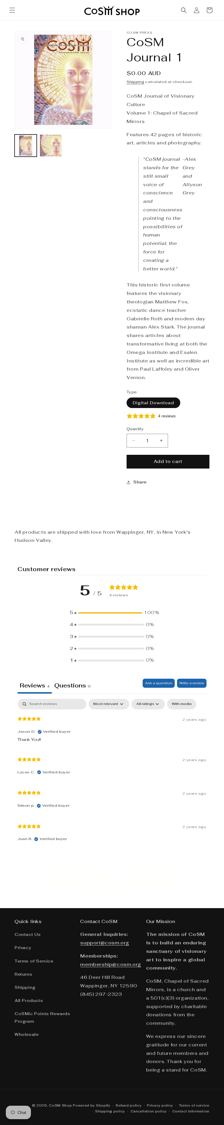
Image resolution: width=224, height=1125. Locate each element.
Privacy (23, 947)
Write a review (191, 683)
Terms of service (194, 1105)
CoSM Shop (60, 1105)
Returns (23, 974)
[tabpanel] (112, 773)
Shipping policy (110, 1111)
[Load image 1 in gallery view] (26, 145)
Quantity (135, 428)
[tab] (72, 686)
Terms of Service (34, 961)
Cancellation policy (149, 1111)
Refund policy (128, 1105)
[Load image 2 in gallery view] (51, 145)
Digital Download (153, 402)
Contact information (190, 1111)
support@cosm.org (104, 943)
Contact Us (28, 934)
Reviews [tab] (35, 685)
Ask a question (158, 683)
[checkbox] (181, 704)
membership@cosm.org (110, 964)
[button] (12, 10)
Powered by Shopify (91, 1105)
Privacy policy (160, 1105)
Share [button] (140, 482)
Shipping (135, 82)
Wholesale (26, 1034)
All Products (29, 1000)
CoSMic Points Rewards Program (42, 1017)
